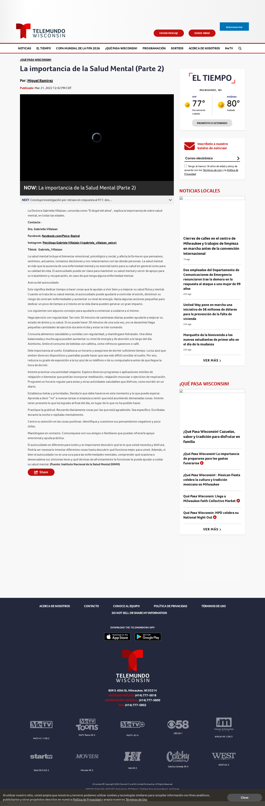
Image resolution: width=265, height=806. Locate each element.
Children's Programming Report (153, 789)
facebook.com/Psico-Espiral (61, 236)
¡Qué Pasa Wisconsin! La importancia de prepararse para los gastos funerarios (211, 458)
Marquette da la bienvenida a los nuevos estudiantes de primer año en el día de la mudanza (211, 340)
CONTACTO (91, 606)
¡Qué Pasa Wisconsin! (121, 48)
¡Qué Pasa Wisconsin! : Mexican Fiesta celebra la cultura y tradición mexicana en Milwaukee (211, 480)
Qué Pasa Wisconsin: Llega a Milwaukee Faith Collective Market (209, 498)
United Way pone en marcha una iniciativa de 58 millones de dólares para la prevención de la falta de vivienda (210, 311)
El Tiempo (43, 48)
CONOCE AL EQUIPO (126, 606)
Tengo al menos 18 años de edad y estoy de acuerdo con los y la (211, 170)
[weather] (187, 105)
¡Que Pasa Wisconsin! (35, 60)
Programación (154, 48)
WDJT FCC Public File (95, 789)
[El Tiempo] (212, 82)
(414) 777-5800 (149, 700)
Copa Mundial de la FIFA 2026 (78, 48)
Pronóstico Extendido (212, 123)
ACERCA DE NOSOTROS (54, 606)
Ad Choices (174, 789)
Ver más (211, 360)
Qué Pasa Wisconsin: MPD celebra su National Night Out (211, 515)
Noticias (24, 48)
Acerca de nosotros (204, 48)
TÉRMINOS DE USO (213, 606)
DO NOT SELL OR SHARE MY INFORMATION (139, 613)
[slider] (33, 164)
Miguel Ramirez (40, 80)
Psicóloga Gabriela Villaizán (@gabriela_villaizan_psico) (80, 243)
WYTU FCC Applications (116, 789)
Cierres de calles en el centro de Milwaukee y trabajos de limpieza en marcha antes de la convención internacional (211, 246)
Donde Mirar (202, 33)
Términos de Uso (212, 170)
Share (43, 472)
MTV (229, 48)
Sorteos (177, 48)
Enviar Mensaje (168, 33)
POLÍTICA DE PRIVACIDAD (170, 606)
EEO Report (133, 789)
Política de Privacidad (87, 799)
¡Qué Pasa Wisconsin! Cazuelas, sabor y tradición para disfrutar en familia (211, 436)
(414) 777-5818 (145, 695)
